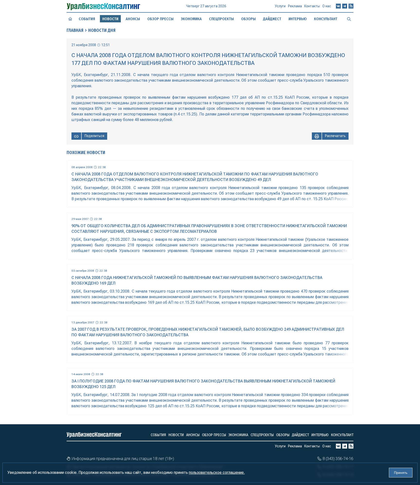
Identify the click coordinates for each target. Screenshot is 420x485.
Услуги (280, 6)
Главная (75, 30)
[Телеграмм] (344, 6)
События (87, 19)
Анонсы (133, 19)
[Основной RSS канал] (351, 6)
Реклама (295, 6)
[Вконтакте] (338, 6)
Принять (400, 473)
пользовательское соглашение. (217, 472)
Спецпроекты (221, 19)
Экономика (191, 19)
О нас (326, 6)
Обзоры (248, 19)
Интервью (298, 19)
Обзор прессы (160, 19)
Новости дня (101, 30)
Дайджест (272, 19)
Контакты (312, 6)
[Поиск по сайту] (349, 18)
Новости (176, 435)
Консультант (325, 19)
